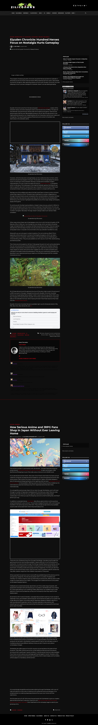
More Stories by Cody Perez (27, 358)
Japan (47, 334)
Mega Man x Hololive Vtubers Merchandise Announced (73, 97)
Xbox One (41, 36)
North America (52, 334)
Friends (15, 321)
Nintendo (25, 13)
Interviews (61, 13)
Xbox (40, 13)
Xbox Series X (46, 36)
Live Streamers (16, 319)
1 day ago (84, 104)
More (73, 13)
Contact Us (53, 715)
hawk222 (69, 101)
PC (44, 13)
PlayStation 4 (28, 36)
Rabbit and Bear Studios (55, 336)
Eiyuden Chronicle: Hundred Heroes (53, 333)
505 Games (42, 333)
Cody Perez (17, 46)
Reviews (54, 13)
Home (13, 13)
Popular (71, 86)
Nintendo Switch (19, 36)
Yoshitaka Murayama (44, 108)
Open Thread (31, 715)
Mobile (48, 13)
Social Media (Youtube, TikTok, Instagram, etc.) (24, 324)
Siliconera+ (19, 13)
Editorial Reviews (17, 316)
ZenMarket (30, 501)
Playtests (67, 13)
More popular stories (68, 82)
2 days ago (69, 111)
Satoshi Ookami (71, 107)
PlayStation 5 (35, 36)
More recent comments (67, 117)
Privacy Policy (70, 715)
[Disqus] (35, 378)
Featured (12, 36)
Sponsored (17, 424)
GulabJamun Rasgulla (72, 90)
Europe (43, 334)
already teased (19, 300)
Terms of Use (61, 715)
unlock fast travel (45, 183)
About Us (46, 715)
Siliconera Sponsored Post (30, 436)
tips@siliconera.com (51, 723)
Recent (67, 86)
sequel (25, 300)
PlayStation (33, 13)
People (64, 86)
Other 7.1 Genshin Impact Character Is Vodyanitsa (75, 59)
